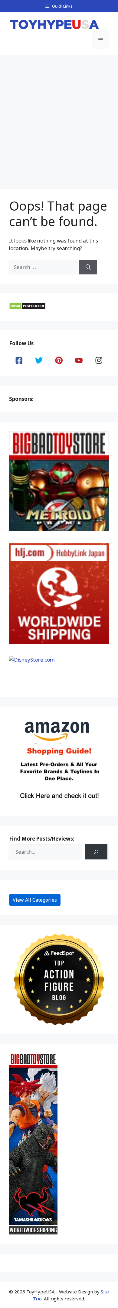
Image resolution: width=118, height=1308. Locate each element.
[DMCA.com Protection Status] (27, 307)
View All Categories (35, 900)
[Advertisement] (59, 117)
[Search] (88, 267)
